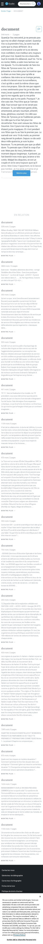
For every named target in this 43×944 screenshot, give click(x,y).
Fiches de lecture (8, 886)
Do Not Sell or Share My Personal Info (21, 940)
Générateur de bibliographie (12, 875)
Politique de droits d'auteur (12, 891)
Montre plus (21, 173)
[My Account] (39, 4)
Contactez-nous (8, 870)
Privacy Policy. (19, 935)
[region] (21, 918)
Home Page (6, 11)
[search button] (33, 4)
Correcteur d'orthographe (11, 881)
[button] (3, 4)
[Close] (40, 896)
